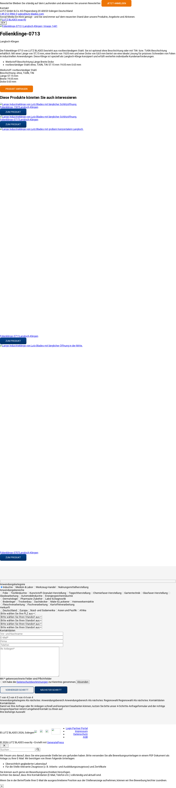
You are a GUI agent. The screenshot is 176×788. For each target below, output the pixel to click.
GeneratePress (55, 742)
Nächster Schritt (51, 690)
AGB (85, 737)
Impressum (81, 731)
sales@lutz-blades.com (31, 13)
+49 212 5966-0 (8, 13)
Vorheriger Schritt (17, 690)
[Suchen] (38, 750)
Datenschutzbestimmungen (32, 681)
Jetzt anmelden (116, 3)
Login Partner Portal (77, 728)
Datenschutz (80, 734)
